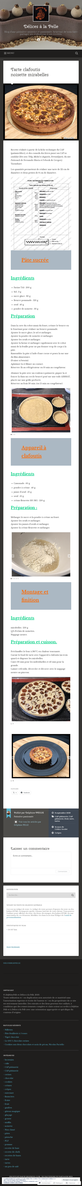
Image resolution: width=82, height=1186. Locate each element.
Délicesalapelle (11, 963)
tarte (72, 819)
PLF (7, 1141)
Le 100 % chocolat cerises (17, 1041)
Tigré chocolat (12, 1037)
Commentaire (62, 871)
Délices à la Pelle (41, 26)
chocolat (9, 1078)
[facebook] (38, 39)
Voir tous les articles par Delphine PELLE (27, 823)
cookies (8, 1082)
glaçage (8, 1115)
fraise (7, 1100)
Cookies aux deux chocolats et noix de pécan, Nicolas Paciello (34, 1044)
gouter (8, 1118)
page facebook (13, 947)
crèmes (8, 1085)
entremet (9, 1093)
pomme (8, 1144)
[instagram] (43, 39)
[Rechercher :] (41, 895)
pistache (9, 1137)
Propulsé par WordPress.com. (25, 1176)
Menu (10, 53)
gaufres (8, 1107)
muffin (8, 1122)
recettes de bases (13, 1155)
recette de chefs (12, 1152)
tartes (57, 821)
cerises (8, 1074)
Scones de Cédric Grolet (61, 828)
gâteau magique (12, 1111)
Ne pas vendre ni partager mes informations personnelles (49, 1177)
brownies (9, 1060)
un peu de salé (12, 1166)
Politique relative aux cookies (13, 1182)
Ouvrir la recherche (76, 53)
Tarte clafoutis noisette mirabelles (30, 72)
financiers (9, 1096)
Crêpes (58, 833)
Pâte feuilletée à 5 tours (16, 1033)
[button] (69, 411)
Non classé (10, 1130)
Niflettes (9, 1030)
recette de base (12, 1148)
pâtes (7, 1133)
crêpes (8, 1089)
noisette (8, 1126)
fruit (66, 819)
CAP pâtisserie (61, 816)
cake (7, 1063)
